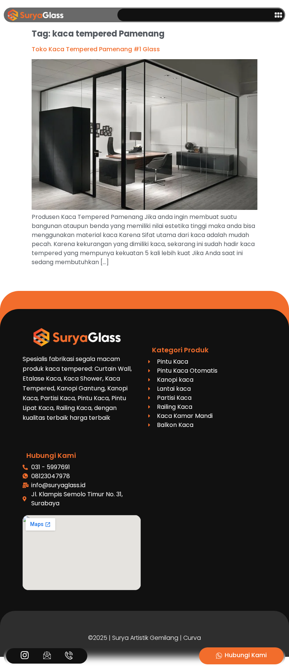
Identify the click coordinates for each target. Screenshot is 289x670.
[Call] (69, 656)
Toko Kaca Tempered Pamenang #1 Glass (96, 49)
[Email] (47, 656)
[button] (278, 15)
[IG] (24, 656)
